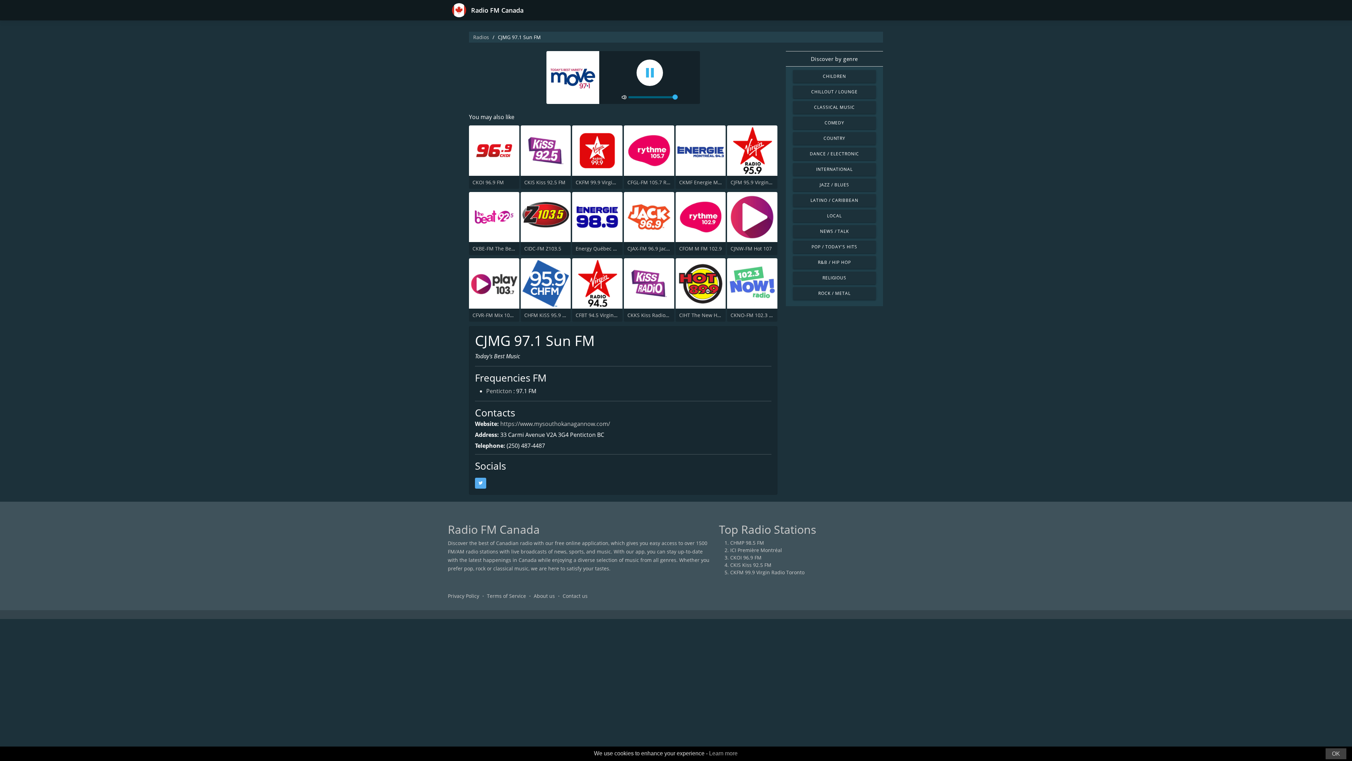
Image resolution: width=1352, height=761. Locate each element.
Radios (481, 37)
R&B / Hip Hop (834, 262)
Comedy (835, 123)
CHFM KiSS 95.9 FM (546, 315)
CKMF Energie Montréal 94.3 (712, 182)
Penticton (499, 391)
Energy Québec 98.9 (599, 248)
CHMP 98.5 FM (747, 542)
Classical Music (834, 107)
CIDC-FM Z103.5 (542, 248)
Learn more (723, 753)
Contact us (575, 596)
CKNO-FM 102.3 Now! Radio (763, 315)
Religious (834, 278)
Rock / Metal (834, 293)
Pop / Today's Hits (834, 247)
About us (544, 596)
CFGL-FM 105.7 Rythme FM (658, 182)
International (834, 169)
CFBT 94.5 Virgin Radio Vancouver (615, 315)
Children (834, 76)
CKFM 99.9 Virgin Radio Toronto (613, 182)
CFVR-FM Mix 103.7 (494, 315)
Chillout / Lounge (834, 92)
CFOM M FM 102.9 (700, 248)
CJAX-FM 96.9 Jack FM (652, 248)
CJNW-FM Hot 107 (751, 248)
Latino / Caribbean (834, 200)
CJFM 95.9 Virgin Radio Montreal (768, 182)
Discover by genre (834, 58)
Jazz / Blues (834, 185)
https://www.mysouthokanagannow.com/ (555, 424)
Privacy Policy (463, 596)
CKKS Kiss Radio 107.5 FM (657, 315)
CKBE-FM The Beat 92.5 (499, 248)
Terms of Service (506, 596)
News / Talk (834, 231)
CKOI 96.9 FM (488, 182)
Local (834, 216)
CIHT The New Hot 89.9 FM (710, 315)
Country (835, 138)
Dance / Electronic (834, 154)
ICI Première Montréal (756, 550)
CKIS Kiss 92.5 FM (544, 182)
